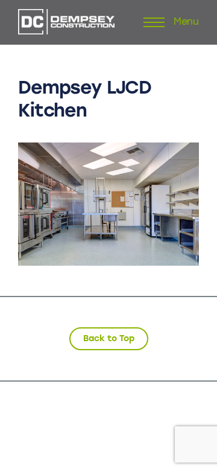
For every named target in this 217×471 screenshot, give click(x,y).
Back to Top (108, 338)
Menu (186, 22)
